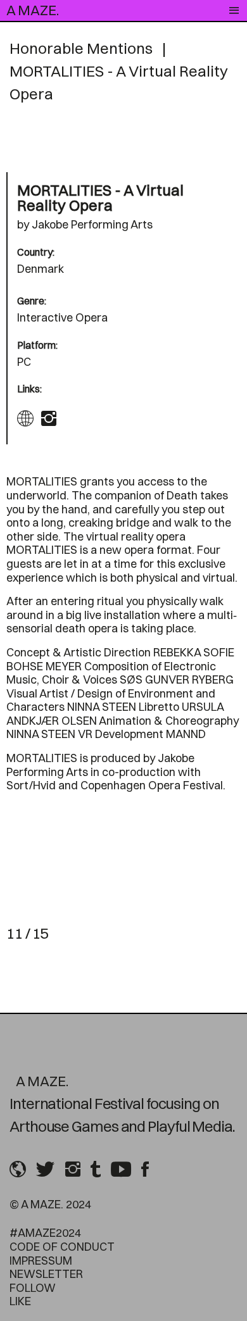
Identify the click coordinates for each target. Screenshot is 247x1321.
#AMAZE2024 (45, 1232)
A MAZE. (32, 10)
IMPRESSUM (41, 1260)
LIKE (20, 1301)
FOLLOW (33, 1287)
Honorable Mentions (81, 48)
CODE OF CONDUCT (62, 1246)
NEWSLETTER (46, 1274)
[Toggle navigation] (234, 10)
